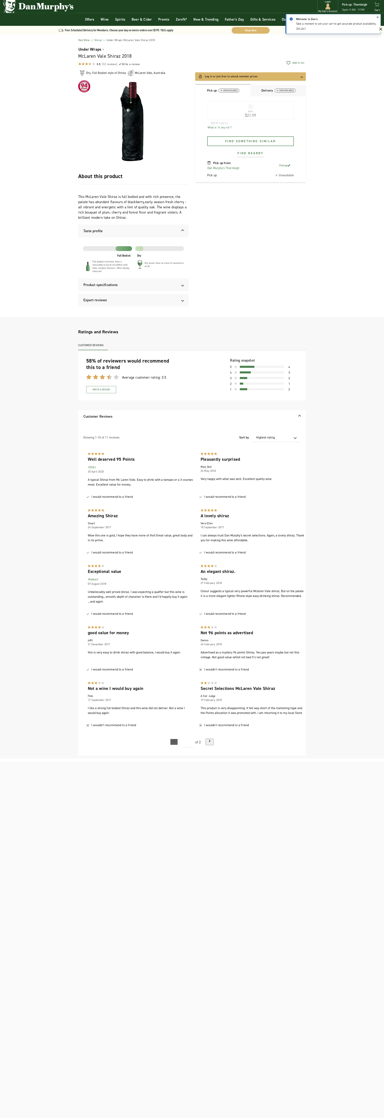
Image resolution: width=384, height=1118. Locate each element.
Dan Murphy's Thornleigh (223, 168)
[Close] (377, 17)
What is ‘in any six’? (220, 127)
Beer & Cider (142, 19)
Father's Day (234, 19)
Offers (89, 19)
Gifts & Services (262, 19)
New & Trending (205, 19)
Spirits (120, 19)
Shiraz (98, 40)
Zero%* (181, 19)
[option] (133, 121)
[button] (328, 6)
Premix (163, 19)
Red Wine (84, 40)
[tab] (223, 90)
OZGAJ (92, 467)
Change (283, 165)
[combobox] (277, 437)
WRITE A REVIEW (101, 389)
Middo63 (93, 579)
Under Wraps (89, 49)
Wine (105, 19)
